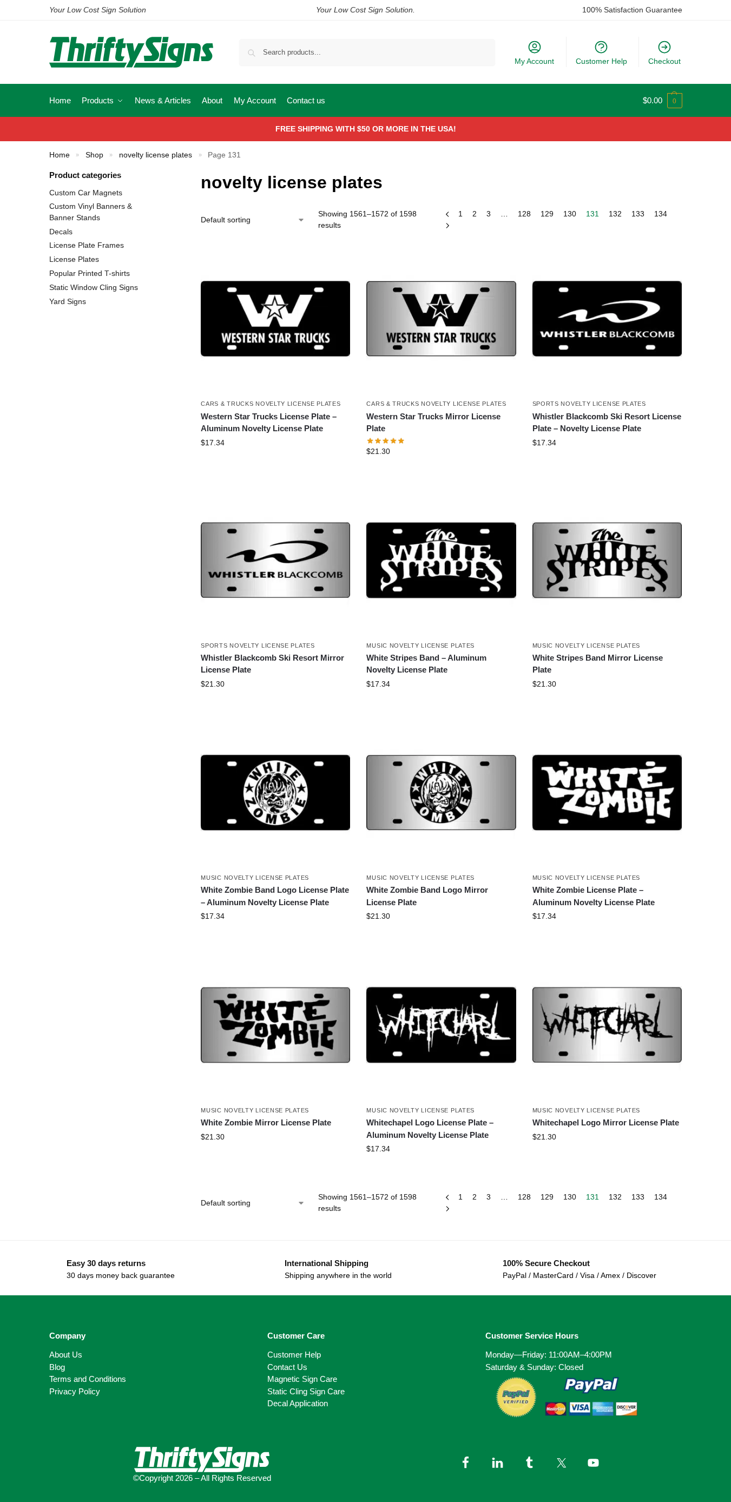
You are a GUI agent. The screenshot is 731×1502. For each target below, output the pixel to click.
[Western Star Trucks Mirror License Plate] (441, 318)
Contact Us (287, 1367)
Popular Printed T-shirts (89, 273)
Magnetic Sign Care (302, 1379)
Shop (94, 155)
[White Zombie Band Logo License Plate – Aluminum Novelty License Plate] (275, 792)
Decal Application (297, 1403)
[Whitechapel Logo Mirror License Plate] (607, 1024)
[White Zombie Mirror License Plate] (275, 1024)
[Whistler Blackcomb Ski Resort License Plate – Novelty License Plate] (607, 318)
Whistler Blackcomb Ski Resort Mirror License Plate (272, 664)
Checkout (664, 61)
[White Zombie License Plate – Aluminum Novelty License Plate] (607, 792)
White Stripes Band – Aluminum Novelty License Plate (426, 664)
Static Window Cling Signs (93, 287)
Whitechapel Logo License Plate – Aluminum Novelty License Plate (429, 1128)
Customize (275, 466)
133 (637, 213)
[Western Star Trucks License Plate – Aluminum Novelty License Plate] (275, 318)
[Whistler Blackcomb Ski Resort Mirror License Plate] (275, 560)
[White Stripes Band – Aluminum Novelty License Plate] (441, 560)
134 (660, 213)
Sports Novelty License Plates (589, 403)
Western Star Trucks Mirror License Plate (433, 422)
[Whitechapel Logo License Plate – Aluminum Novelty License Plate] (441, 1024)
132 (615, 213)
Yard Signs (67, 301)
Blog (57, 1367)
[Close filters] (159, 176)
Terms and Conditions (87, 1379)
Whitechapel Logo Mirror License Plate (605, 1122)
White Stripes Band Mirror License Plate (597, 664)
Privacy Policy (74, 1391)
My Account (534, 61)
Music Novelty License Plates (420, 645)
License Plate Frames (86, 245)
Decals (61, 231)
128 (524, 213)
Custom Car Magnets (85, 192)
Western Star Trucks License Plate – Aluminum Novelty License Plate (269, 422)
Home (59, 155)
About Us (65, 1354)
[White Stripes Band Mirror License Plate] (607, 560)
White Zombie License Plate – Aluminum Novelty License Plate (593, 896)
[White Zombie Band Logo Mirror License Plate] (441, 792)
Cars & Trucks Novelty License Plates (270, 403)
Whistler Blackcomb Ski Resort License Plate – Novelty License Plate (606, 422)
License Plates (74, 259)
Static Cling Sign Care (306, 1391)
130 (569, 213)
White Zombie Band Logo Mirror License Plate (427, 896)
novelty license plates (155, 155)
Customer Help (601, 61)
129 (547, 213)
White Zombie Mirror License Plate (266, 1122)
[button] (662, 100)
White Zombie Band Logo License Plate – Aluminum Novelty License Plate (275, 896)
